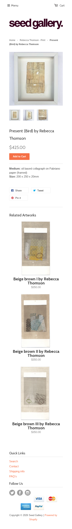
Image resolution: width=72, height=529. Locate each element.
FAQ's (13, 476)
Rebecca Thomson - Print (32, 40)
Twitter (12, 493)
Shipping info (17, 471)
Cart (62, 5)
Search (13, 461)
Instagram (28, 493)
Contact (14, 466)
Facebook (20, 493)
